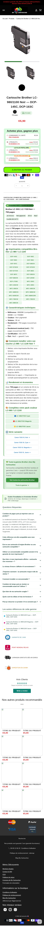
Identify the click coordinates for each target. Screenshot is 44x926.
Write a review (22, 691)
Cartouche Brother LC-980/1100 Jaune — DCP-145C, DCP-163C (21, 629)
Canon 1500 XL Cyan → (22, 442)
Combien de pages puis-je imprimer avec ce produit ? (18, 515)
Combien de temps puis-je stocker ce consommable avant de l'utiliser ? (16, 585)
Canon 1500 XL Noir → (22, 437)
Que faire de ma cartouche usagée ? (15, 591)
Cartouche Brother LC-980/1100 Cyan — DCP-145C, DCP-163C (21, 616)
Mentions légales (8, 869)
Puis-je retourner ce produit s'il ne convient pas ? (20, 602)
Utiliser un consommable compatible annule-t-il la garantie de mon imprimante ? (20, 553)
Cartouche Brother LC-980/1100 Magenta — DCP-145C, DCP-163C (22, 622)
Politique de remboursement (19, 853)
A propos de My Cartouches (12, 880)
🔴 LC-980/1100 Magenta (22, 421)
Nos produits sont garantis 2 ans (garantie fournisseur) (22, 843)
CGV (4, 874)
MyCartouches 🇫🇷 (24, 916)
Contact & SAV (7, 871)
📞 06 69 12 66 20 (14, 848)
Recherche (22, 838)
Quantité (22, 181)
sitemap (31, 853)
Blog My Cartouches (22, 858)
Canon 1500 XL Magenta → (22, 447)
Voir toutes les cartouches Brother (22, 480)
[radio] (22, 136)
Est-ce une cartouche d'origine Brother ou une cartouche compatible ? (19, 546)
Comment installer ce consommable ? (16, 579)
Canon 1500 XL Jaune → (22, 452)
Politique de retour (8, 877)
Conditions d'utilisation (28, 848)
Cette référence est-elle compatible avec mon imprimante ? (19, 538)
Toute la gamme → (22, 485)
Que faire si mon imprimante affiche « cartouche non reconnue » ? (20, 560)
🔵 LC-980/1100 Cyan (22, 416)
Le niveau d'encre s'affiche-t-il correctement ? (19, 566)
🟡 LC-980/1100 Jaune (22, 426)
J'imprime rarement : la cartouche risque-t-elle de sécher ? (20, 573)
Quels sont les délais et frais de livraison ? (18, 597)
